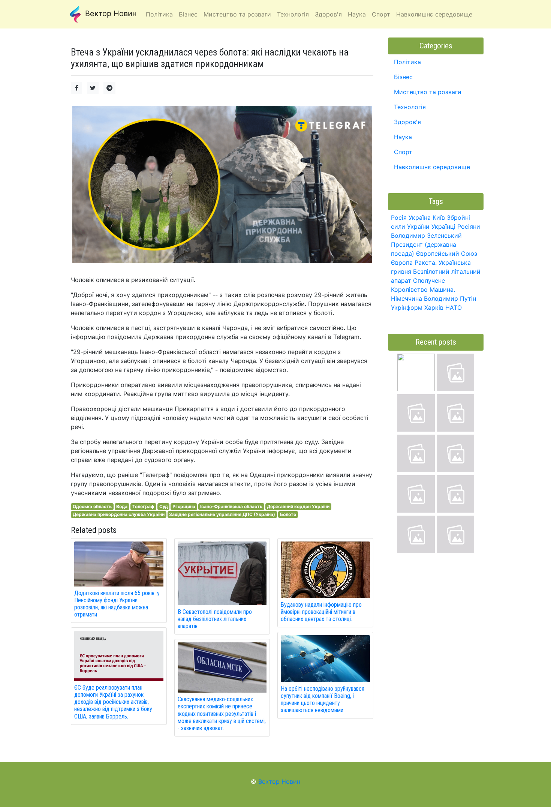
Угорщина (183, 506)
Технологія (410, 107)
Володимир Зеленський (426, 235)
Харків (433, 307)
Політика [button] (159, 14)
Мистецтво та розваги (427, 92)
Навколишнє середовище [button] (434, 14)
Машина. (442, 289)
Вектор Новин (110, 13)
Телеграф (143, 506)
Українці (443, 226)
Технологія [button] (293, 14)
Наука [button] (357, 14)
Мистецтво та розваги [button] (237, 14)
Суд (163, 506)
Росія (399, 217)
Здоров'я (407, 122)
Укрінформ (406, 307)
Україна (420, 217)
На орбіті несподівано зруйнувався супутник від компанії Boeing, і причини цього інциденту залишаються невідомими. (322, 699)
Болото (288, 514)
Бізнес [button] (188, 14)
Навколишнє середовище (432, 167)
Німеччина (406, 298)
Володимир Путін (450, 298)
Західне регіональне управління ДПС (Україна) (222, 514)
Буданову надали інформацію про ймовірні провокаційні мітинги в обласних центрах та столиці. (321, 611)
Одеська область (92, 506)
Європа (402, 262)
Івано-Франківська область (231, 506)
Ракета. (426, 262)
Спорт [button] (381, 14)
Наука (403, 137)
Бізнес (403, 77)
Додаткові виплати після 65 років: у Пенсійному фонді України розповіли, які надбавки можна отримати (117, 604)
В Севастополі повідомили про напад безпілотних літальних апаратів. (215, 619)
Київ (439, 217)
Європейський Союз (446, 253)
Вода (121, 506)
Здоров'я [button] (328, 14)
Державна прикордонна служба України (119, 514)
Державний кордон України (298, 506)
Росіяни (468, 226)
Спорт (403, 152)
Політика (407, 62)
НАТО (453, 307)
